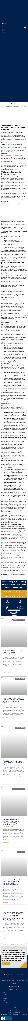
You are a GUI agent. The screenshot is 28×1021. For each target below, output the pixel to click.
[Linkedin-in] (18, 987)
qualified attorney (21, 462)
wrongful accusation (20, 342)
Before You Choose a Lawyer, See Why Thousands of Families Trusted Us (13, 652)
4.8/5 (20, 602)
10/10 (7, 602)
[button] (25, 28)
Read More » (6, 668)
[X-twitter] (12, 987)
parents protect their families (12, 272)
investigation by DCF (10, 260)
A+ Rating (20, 608)
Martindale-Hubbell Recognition (13, 613)
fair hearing (20, 343)
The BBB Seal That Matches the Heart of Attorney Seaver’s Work (13, 762)
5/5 (7, 608)
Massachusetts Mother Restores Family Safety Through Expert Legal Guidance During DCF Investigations (11, 823)
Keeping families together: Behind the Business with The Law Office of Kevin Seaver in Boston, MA (14, 594)
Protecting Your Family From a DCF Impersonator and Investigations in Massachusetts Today (13, 882)
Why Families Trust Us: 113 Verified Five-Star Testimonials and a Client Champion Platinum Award (13, 700)
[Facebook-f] (10, 987)
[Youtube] (15, 987)
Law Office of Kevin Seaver (17, 542)
